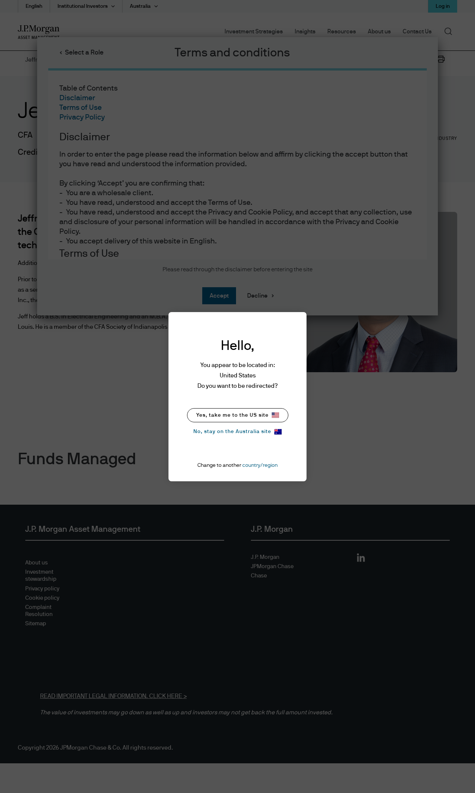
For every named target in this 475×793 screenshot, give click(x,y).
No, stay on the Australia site (232, 431)
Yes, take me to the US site (232, 415)
